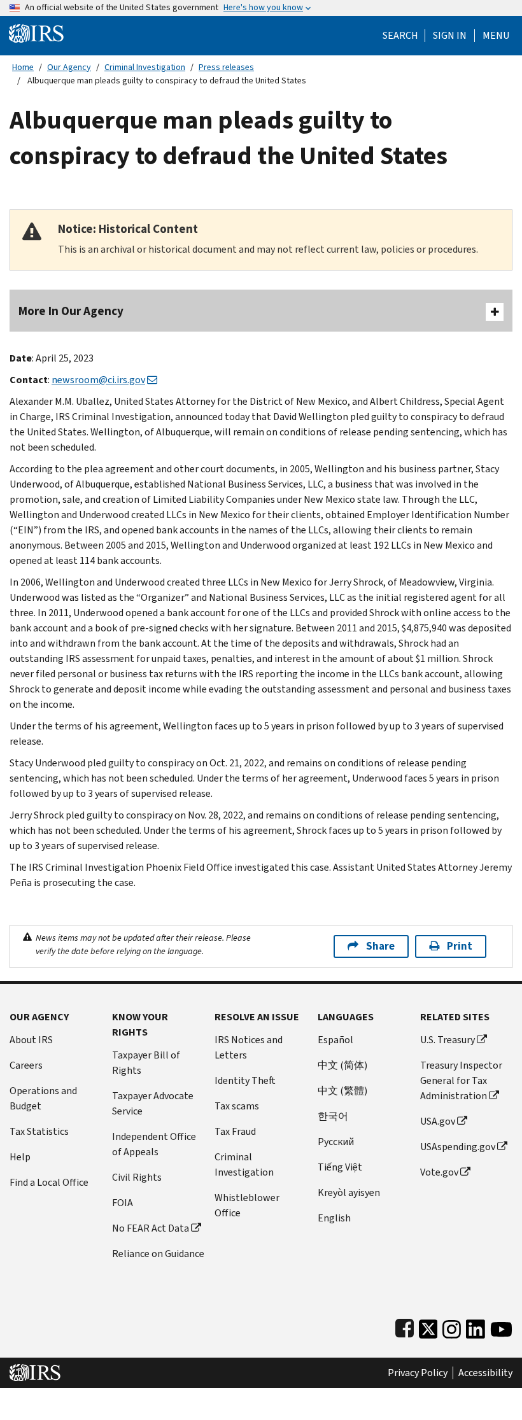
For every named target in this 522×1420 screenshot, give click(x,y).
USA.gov (437, 1121)
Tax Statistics (39, 1131)
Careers (26, 1065)
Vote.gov (439, 1172)
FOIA (122, 1202)
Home (23, 67)
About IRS (31, 1039)
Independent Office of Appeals (154, 1144)
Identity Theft (245, 1080)
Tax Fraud (235, 1131)
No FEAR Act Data (150, 1228)
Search (400, 35)
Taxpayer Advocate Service (153, 1103)
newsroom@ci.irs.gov (98, 379)
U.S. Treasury (447, 1039)
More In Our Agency (70, 311)
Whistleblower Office (247, 1205)
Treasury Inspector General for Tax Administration (461, 1080)
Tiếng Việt (340, 1167)
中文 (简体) (342, 1065)
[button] (450, 35)
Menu (496, 35)
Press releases (226, 67)
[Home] (36, 32)
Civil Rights (137, 1177)
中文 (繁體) (342, 1090)
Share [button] (380, 946)
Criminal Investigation (144, 67)
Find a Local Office (49, 1182)
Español (335, 1039)
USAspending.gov (457, 1146)
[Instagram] (451, 1326)
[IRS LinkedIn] (475, 1326)
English (334, 1218)
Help (20, 1156)
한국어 (333, 1116)
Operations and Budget (43, 1098)
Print (459, 946)
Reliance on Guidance (158, 1253)
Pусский (336, 1141)
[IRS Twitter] (428, 1326)
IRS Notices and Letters (249, 1047)
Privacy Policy (418, 1373)
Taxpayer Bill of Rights (146, 1062)
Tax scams (237, 1106)
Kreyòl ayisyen (349, 1192)
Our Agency (69, 67)
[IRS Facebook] (404, 1326)
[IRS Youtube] (501, 1326)
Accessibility (485, 1373)
